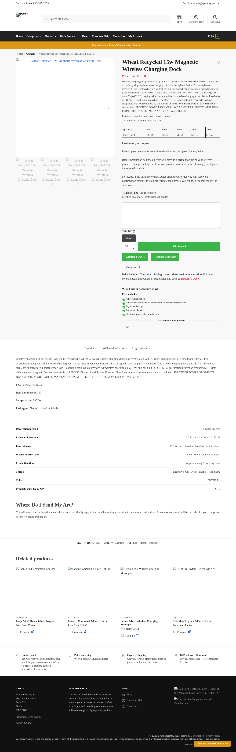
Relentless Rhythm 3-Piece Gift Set (192, 621)
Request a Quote (135, 256)
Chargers (30, 53)
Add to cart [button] (92, 638)
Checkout (215, 21)
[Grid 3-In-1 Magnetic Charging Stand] (218, 62)
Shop (179, 21)
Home (20, 53)
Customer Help (196, 21)
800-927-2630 (24, 723)
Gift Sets (73, 617)
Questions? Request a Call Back (212, 743)
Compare (131, 267)
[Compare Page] (139, 267)
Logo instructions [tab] (141, 348)
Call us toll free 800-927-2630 (32, 3)
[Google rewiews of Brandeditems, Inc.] (197, 701)
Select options (39, 640)
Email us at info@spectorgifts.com (201, 3)
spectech (153, 543)
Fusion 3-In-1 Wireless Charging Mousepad (139, 623)
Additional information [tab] (114, 348)
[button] (214, 36)
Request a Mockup (165, 256)
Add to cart (179, 246)
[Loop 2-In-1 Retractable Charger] (39, 590)
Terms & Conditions (192, 735)
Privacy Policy (212, 735)
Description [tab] (91, 348)
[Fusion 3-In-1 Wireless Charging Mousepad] (144, 590)
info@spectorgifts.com (28, 716)
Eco (135, 543)
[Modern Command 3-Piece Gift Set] (91, 590)
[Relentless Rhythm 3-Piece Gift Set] (196, 590)
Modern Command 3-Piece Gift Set (88, 621)
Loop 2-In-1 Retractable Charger (35, 621)
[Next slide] (108, 107)
